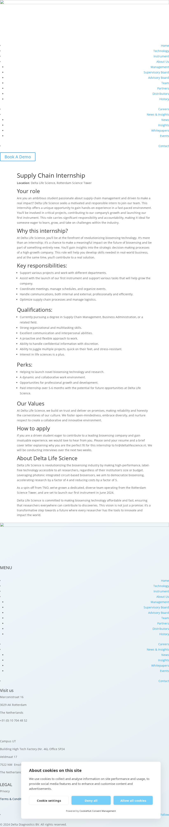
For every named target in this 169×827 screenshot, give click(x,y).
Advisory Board (158, 78)
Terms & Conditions (13, 799)
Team (165, 83)
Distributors (161, 94)
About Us (162, 62)
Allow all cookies (133, 800)
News (165, 120)
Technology (161, 51)
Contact (163, 146)
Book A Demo (18, 157)
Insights (163, 125)
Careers (163, 109)
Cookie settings (49, 800)
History (164, 99)
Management (160, 67)
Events (164, 136)
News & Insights (158, 114)
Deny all (91, 800)
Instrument (161, 56)
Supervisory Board (156, 72)
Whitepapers (160, 130)
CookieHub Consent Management (98, 810)
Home (165, 45)
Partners (163, 88)
